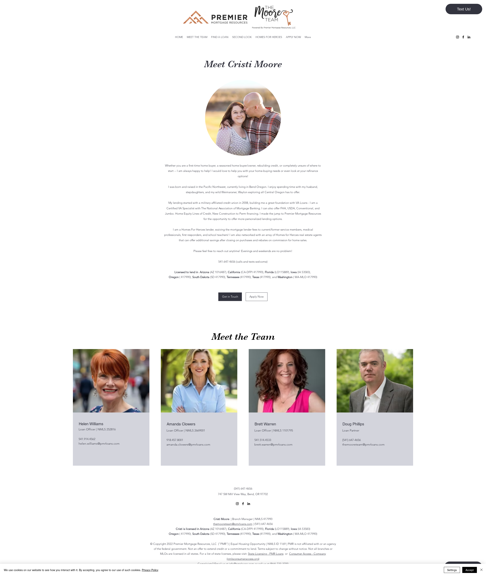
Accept (469, 570)
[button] (464, 9)
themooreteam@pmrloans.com (363, 444)
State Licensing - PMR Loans (265, 553)
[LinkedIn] (469, 37)
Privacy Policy (150, 570)
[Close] (481, 570)
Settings (452, 570)
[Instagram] (457, 37)
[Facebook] (463, 37)
